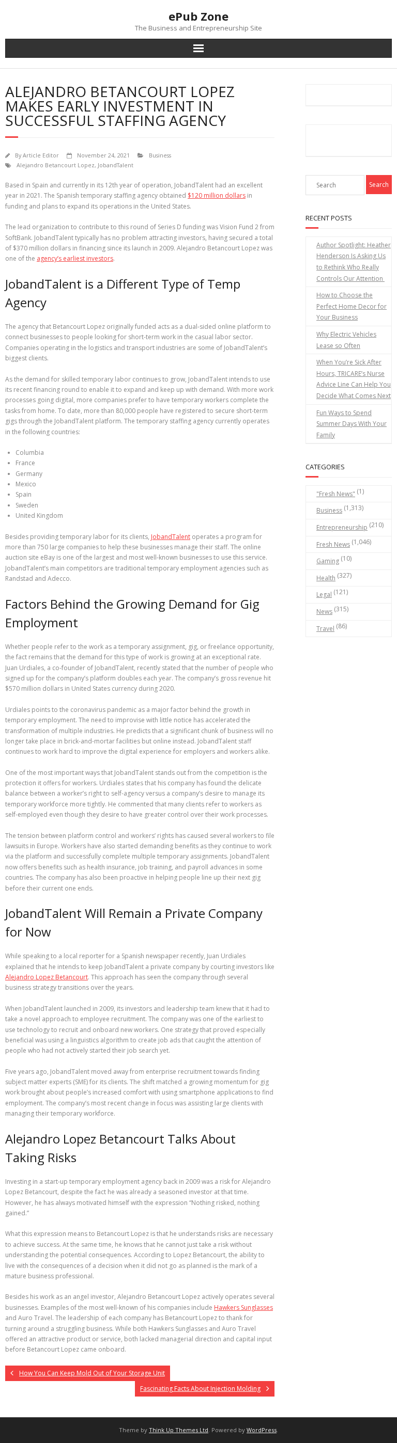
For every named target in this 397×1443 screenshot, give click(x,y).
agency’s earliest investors (75, 258)
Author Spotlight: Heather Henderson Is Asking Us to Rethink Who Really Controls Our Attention (353, 262)
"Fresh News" (335, 493)
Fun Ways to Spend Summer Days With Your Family (351, 423)
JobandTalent (115, 165)
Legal (324, 594)
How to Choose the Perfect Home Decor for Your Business (351, 306)
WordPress (262, 1430)
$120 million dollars (217, 195)
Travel (325, 628)
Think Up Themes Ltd (178, 1430)
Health (325, 578)
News (324, 611)
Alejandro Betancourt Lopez (56, 165)
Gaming (327, 561)
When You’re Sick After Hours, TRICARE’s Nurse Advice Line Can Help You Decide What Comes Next (353, 379)
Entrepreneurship (342, 527)
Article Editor (41, 155)
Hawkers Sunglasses (243, 1307)
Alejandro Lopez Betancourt (46, 977)
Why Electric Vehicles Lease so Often (346, 340)
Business (160, 155)
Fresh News (333, 544)
